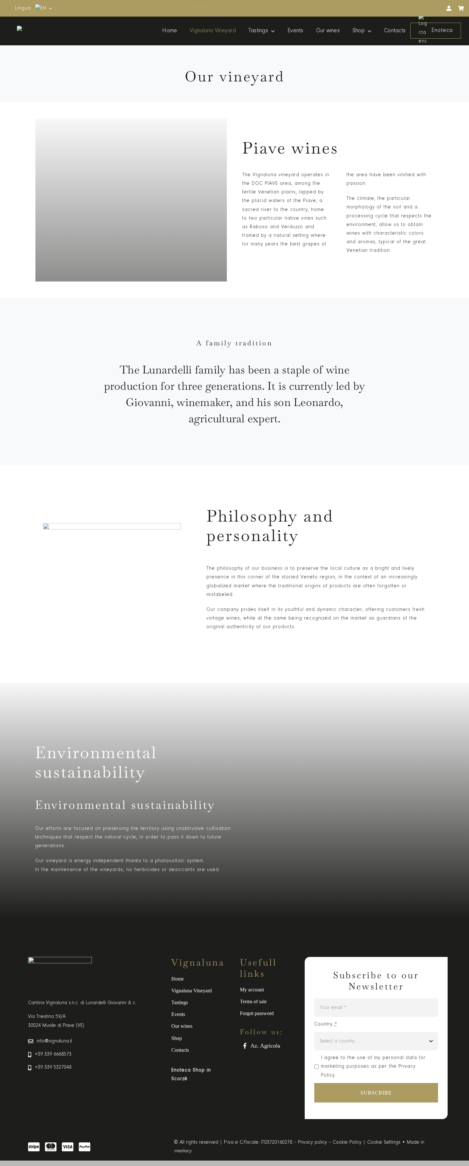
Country (325, 1024)
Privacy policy (312, 1142)
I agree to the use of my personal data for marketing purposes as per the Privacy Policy (373, 1066)
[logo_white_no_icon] (41, 28)
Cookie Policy (347, 1142)
